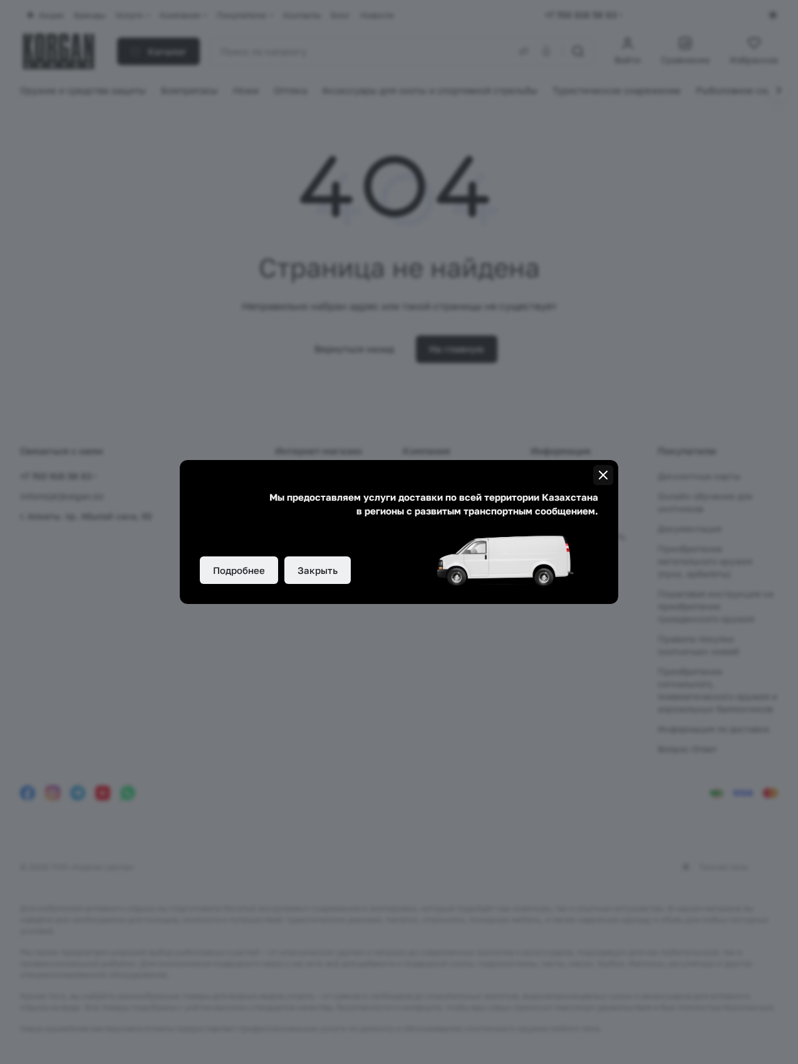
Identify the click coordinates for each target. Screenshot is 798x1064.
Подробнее (239, 570)
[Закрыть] (603, 475)
